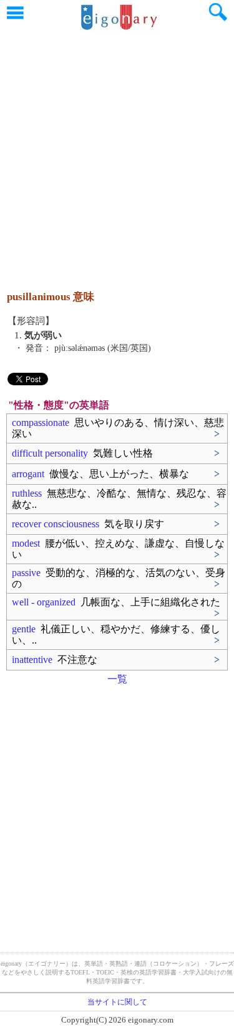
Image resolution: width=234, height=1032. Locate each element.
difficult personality (82, 453)
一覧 (117, 679)
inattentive (54, 659)
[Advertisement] (117, 155)
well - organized (116, 602)
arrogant (100, 473)
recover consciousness (88, 524)
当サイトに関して (117, 1002)
